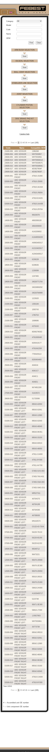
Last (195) (35, 143)
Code (8, 30)
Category (9, 21)
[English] (11, 12)
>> (29, 143)
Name (8, 34)
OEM (8, 38)
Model (8, 25)
